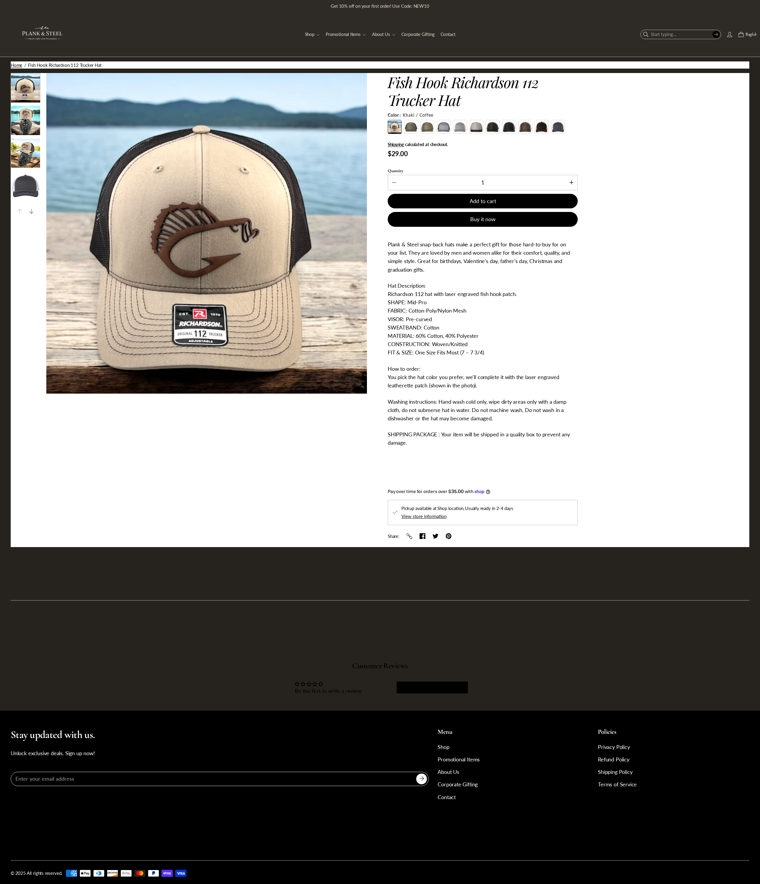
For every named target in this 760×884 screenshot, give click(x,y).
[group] (25, 88)
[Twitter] (435, 536)
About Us (448, 772)
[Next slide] (31, 211)
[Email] (409, 536)
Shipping (396, 144)
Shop (443, 747)
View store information (423, 516)
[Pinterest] (448, 536)
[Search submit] (716, 34)
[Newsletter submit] (421, 779)
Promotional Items (459, 759)
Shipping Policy (615, 772)
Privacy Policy (614, 747)
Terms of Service (617, 784)
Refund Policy (613, 759)
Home (16, 65)
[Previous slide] (19, 211)
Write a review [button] (432, 687)
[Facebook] (422, 536)
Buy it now (482, 219)
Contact (447, 797)
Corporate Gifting (458, 784)
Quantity (395, 170)
